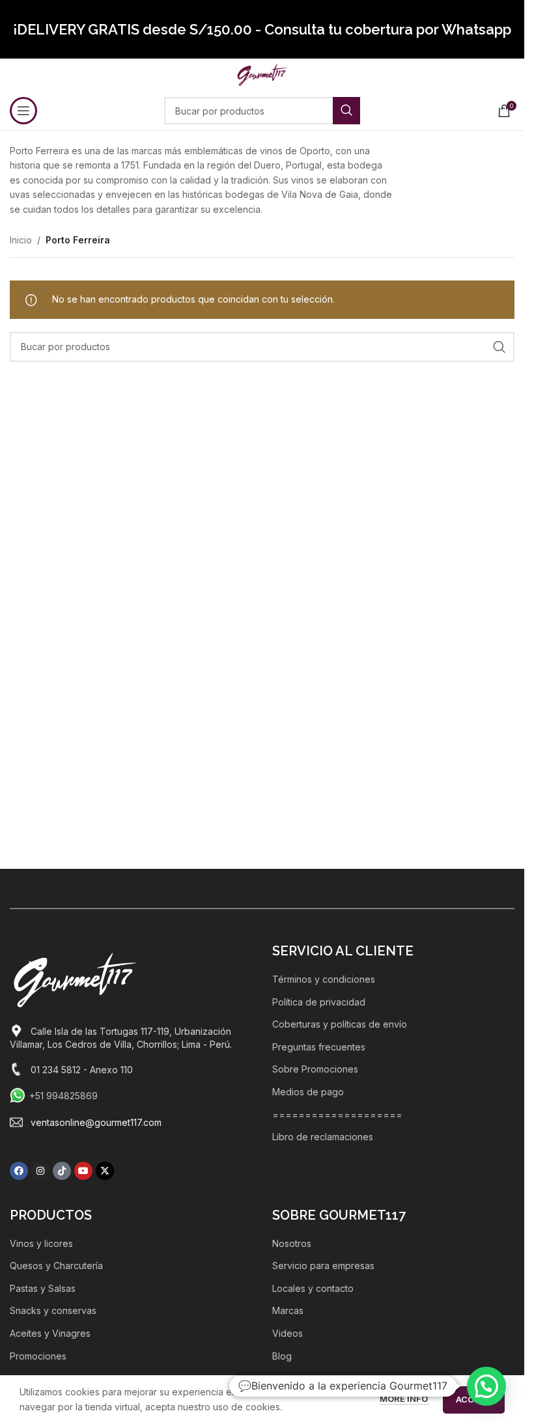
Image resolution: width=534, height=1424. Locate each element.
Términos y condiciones (323, 979)
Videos (287, 1333)
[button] (486, 1386)
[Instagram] (40, 1171)
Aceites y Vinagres (50, 1333)
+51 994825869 (63, 1095)
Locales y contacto (313, 1288)
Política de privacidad (318, 1001)
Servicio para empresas (323, 1265)
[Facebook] (19, 1171)
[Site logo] (262, 73)
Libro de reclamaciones (322, 1136)
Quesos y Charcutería (56, 1265)
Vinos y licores (41, 1243)
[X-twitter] (105, 1171)
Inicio (21, 239)
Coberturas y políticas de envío (339, 1024)
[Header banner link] (262, 29)
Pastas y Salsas (43, 1288)
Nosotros (291, 1243)
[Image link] (75, 979)
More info (405, 1398)
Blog (282, 1356)
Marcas (287, 1310)
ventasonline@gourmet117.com (96, 1122)
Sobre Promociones (315, 1069)
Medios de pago (308, 1091)
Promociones (38, 1356)
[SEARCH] (346, 110)
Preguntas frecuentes (318, 1046)
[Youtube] (83, 1171)
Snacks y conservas (53, 1310)
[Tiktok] (62, 1171)
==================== (337, 1114)
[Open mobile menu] (23, 111)
